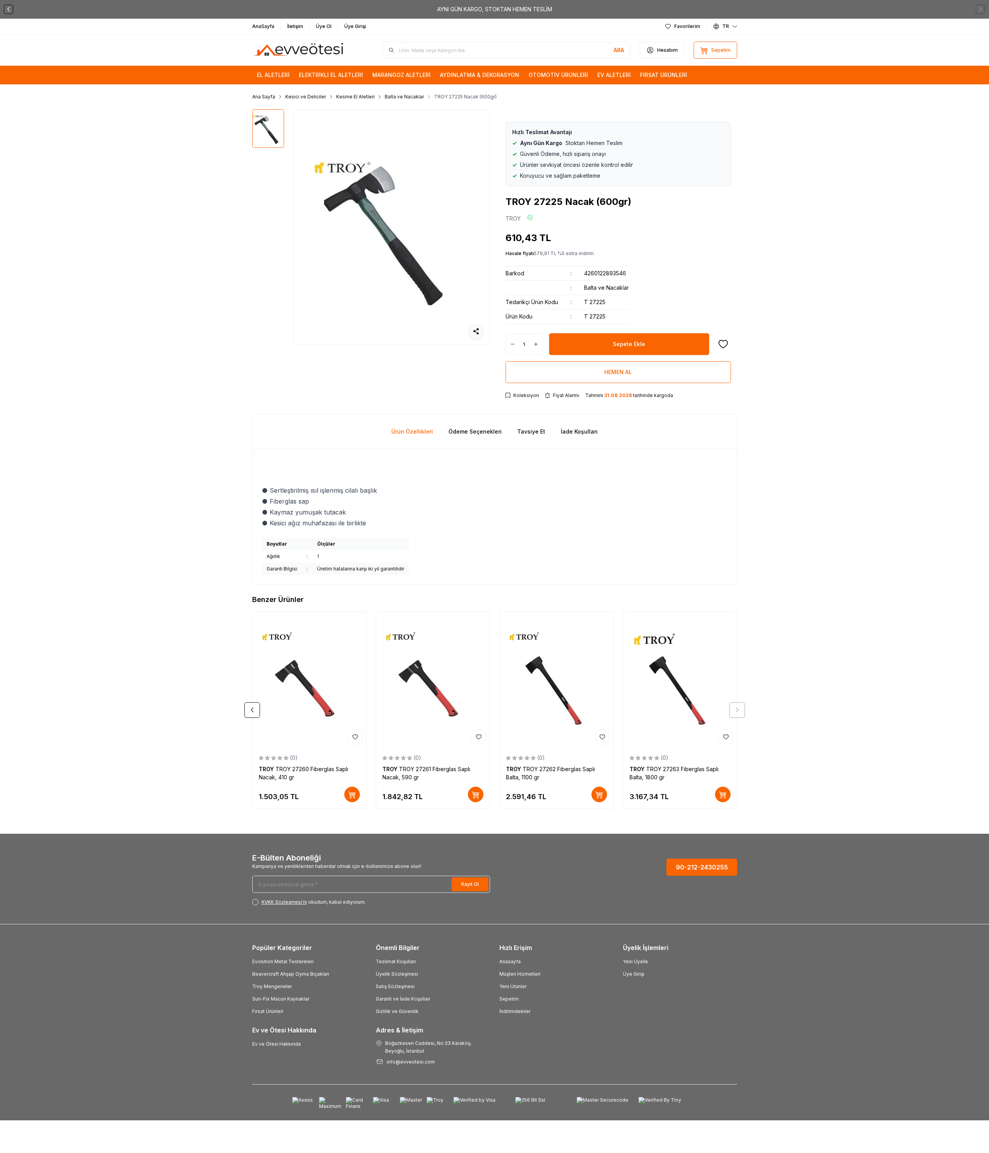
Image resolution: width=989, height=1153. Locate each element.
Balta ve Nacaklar (404, 97)
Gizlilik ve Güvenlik (397, 1011)
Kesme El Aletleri (355, 97)
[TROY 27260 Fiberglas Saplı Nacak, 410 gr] (309, 680)
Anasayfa (510, 961)
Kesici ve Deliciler (305, 97)
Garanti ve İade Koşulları (403, 999)
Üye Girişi (633, 974)
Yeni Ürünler (513, 986)
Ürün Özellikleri (412, 431)
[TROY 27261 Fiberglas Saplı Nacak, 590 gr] (433, 680)
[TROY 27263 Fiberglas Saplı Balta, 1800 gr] (680, 680)
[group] (392, 227)
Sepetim (509, 999)
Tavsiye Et (531, 431)
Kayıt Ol (470, 884)
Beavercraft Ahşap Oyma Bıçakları (290, 974)
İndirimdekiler (514, 1011)
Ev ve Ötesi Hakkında (276, 1044)
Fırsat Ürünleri (267, 1011)
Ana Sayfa (263, 97)
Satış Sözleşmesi (395, 986)
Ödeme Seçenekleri (475, 431)
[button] (8, 9)
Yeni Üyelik (635, 961)
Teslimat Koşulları (396, 961)
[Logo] (298, 50)
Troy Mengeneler (272, 986)
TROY (513, 218)
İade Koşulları (579, 431)
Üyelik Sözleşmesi (397, 974)
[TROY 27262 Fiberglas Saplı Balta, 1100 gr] (556, 680)
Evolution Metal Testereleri (283, 961)
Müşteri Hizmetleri (520, 974)
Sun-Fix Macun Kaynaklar (280, 999)
